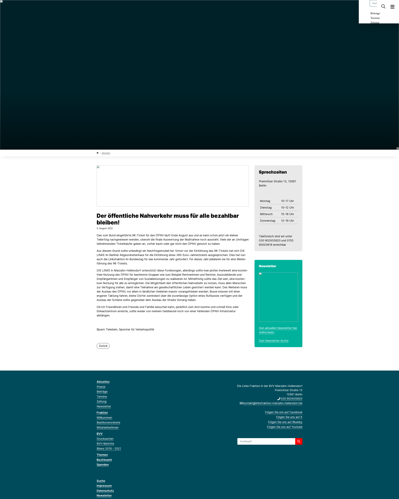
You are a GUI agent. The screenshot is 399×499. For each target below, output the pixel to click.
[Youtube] (113, 6)
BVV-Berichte (105, 443)
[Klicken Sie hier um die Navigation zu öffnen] (392, 6)
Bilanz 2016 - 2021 (109, 448)
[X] (103, 6)
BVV (100, 433)
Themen (102, 454)
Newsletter (104, 406)
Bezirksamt (104, 459)
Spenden (103, 464)
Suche (101, 480)
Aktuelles (106, 153)
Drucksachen (105, 438)
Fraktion (102, 412)
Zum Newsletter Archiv (273, 340)
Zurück (103, 345)
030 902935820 (291, 398)
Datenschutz (105, 490)
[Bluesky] (108, 6)
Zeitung (374, 22)
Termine (375, 18)
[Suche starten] (298, 441)
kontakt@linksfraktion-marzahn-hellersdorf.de (272, 403)
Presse (101, 386)
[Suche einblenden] (383, 6)
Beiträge (375, 13)
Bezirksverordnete (108, 422)
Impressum (104, 485)
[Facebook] (98, 6)
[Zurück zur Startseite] (98, 153)
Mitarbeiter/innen (108, 427)
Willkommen (104, 417)
